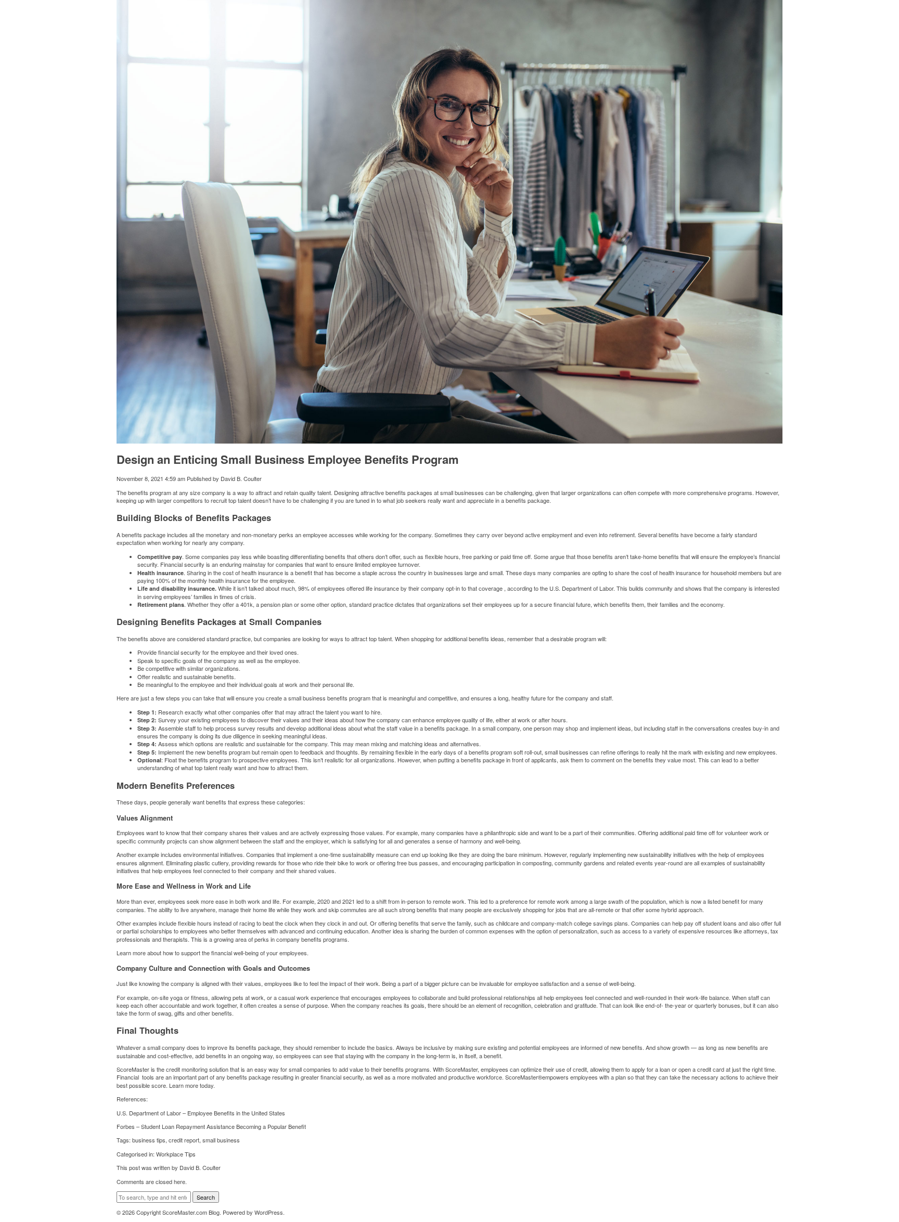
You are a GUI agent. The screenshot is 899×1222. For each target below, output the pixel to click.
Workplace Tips (176, 1154)
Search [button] (206, 1197)
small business (221, 1140)
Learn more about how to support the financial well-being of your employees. (213, 952)
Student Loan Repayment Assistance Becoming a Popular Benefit (223, 1126)
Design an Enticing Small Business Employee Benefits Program (288, 459)
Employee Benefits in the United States (236, 1113)
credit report (184, 1140)
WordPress (268, 1212)
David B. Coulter (241, 478)
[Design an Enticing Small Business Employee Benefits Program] (449, 439)
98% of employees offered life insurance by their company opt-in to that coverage (401, 588)
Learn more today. (192, 1085)
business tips (148, 1140)
